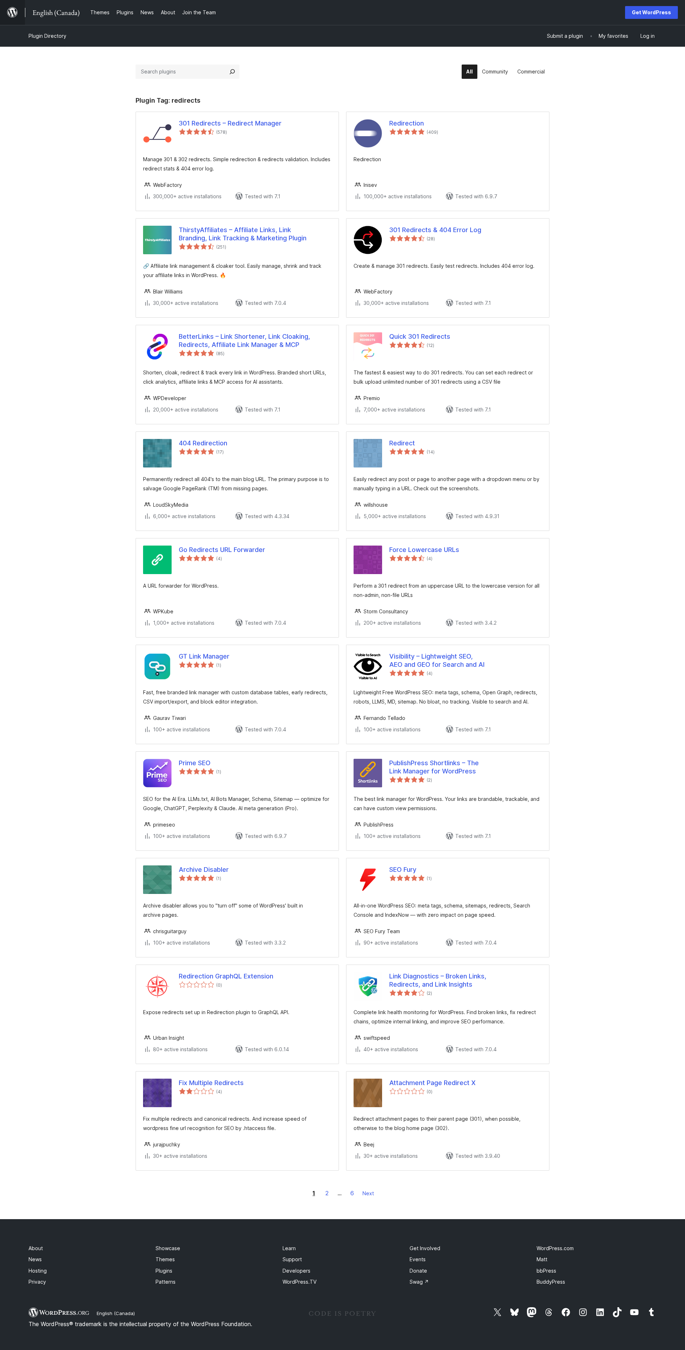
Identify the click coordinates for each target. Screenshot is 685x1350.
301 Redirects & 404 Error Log (435, 230)
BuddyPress (551, 1282)
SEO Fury (402, 869)
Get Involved (425, 1248)
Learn (289, 1248)
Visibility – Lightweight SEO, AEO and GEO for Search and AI (436, 660)
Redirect (402, 443)
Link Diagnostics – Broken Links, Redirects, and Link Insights (437, 980)
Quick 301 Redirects (419, 336)
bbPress (546, 1271)
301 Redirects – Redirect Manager (230, 123)
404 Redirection (203, 443)
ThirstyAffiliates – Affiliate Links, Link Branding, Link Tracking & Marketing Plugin (242, 234)
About (36, 1248)
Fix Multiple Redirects (211, 1082)
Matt (542, 1259)
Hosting (38, 1271)
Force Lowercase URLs (424, 549)
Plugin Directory (47, 36)
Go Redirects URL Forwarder (222, 549)
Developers (296, 1271)
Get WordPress (651, 12)
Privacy (37, 1282)
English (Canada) (116, 1313)
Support (292, 1259)
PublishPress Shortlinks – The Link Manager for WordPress (434, 767)
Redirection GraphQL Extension (226, 976)
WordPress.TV (299, 1282)
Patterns (166, 1282)
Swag (419, 1282)
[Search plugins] (232, 72)
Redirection (406, 123)
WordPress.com (555, 1248)
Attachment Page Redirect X (432, 1082)
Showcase (168, 1248)
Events (418, 1259)
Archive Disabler (204, 869)
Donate (418, 1271)
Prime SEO (194, 763)
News (35, 1259)
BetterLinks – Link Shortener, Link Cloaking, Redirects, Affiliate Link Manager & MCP (244, 340)
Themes (165, 1259)
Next (368, 1193)
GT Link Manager (204, 656)
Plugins (164, 1271)
